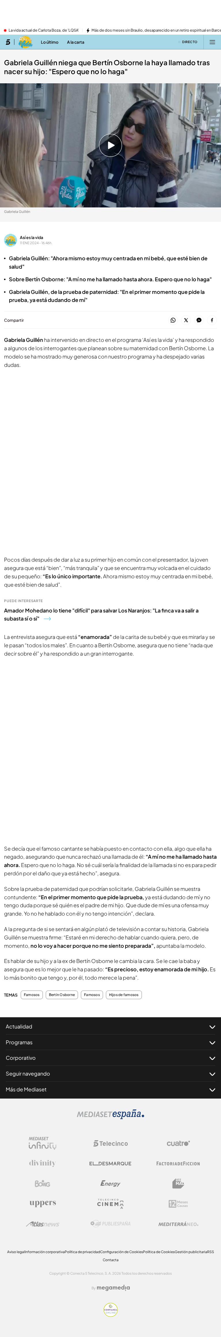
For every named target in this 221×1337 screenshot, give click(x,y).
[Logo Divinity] (42, 1163)
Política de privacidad (82, 1252)
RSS (210, 1252)
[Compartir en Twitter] (186, 320)
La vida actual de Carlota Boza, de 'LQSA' (44, 30)
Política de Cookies (159, 1252)
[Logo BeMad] (178, 1183)
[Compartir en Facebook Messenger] (199, 320)
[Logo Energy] (110, 1183)
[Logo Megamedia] (113, 1288)
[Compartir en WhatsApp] (173, 320)
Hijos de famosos (124, 995)
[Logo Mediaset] (110, 1117)
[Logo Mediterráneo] (178, 1224)
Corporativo (21, 1057)
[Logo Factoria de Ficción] (178, 1163)
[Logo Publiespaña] (110, 1224)
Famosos (32, 995)
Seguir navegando (28, 1073)
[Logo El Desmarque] (110, 1163)
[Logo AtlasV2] (43, 1224)
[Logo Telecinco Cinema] (110, 1204)
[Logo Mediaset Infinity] (42, 1143)
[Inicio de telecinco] (8, 42)
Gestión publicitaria (191, 1252)
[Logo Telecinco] (110, 1143)
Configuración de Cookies (121, 1252)
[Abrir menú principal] (212, 42)
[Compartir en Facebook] (212, 320)
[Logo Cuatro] (178, 1143)
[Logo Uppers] (42, 1204)
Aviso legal (16, 1252)
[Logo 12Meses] (178, 1204)
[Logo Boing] (42, 1183)
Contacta (111, 1260)
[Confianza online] (111, 1315)
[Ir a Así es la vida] (25, 42)
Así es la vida (31, 237)
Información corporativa (45, 1252)
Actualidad (19, 1026)
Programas (19, 1042)
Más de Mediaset (26, 1089)
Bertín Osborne (62, 995)
